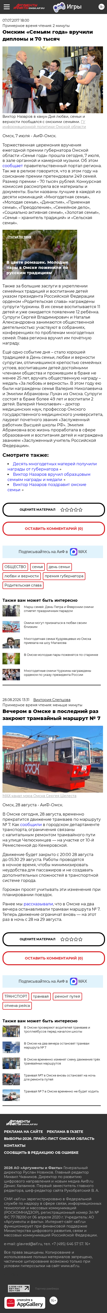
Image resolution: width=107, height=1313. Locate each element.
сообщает (13, 165)
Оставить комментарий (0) (54, 528)
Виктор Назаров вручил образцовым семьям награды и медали (49, 477)
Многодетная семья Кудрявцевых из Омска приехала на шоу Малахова (57, 641)
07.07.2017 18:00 (15, 20)
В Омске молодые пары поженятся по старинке (61, 655)
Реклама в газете (65, 1131)
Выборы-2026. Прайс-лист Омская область (49, 1138)
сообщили (31, 824)
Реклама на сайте (23, 1131)
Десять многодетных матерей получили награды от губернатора (52, 467)
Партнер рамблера (47, 1288)
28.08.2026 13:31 (15, 700)
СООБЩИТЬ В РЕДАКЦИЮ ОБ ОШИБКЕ (41, 1152)
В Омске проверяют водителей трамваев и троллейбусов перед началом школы (57, 1029)
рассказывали (38, 904)
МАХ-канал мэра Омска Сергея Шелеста (39, 796)
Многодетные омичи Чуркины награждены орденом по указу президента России (57, 673)
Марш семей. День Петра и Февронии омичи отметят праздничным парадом (59, 609)
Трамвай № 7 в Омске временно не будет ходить (61, 1091)
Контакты (14, 1145)
